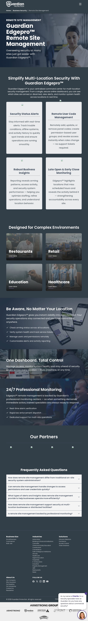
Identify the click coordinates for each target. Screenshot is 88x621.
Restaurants (37, 570)
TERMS (57, 599)
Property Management (40, 566)
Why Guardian (11, 582)
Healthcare (36, 556)
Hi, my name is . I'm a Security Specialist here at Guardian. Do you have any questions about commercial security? (72, 601)
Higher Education (38, 558)
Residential (10, 590)
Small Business (11, 539)
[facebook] (34, 581)
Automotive (36, 539)
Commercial (10, 541)
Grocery (35, 554)
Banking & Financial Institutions (43, 541)
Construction (37, 547)
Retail (34, 572)
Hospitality (36, 560)
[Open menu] (80, 4)
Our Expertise (10, 584)
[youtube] (47, 581)
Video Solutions (64, 545)
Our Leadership (11, 586)
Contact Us (10, 588)
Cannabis (36, 543)
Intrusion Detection (65, 539)
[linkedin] (44, 581)
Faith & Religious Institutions (42, 552)
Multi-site (9, 543)
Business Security (20, 10)
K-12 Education (37, 562)
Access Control (64, 543)
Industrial (36, 564)
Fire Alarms (62, 541)
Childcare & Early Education (42, 545)
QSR (34, 568)
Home (8, 10)
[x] (37, 581)
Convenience (37, 549)
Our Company (11, 580)
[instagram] (40, 581)
